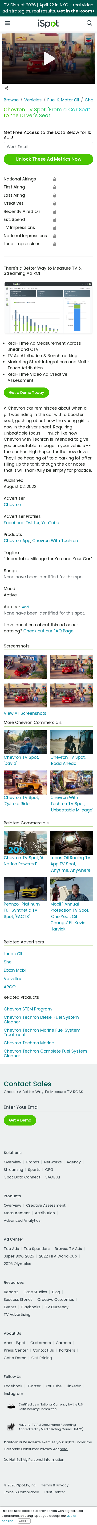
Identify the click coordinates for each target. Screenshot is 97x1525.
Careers (63, 1342)
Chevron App (17, 540)
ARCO (10, 987)
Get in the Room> (76, 11)
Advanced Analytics (22, 1220)
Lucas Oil (13, 954)
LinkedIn (74, 1386)
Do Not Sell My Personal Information (34, 1459)
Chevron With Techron (55, 540)
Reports (11, 1292)
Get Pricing (41, 1358)
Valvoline (13, 979)
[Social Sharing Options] (6, 88)
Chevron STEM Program (28, 1009)
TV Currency (57, 1307)
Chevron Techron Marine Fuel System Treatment (42, 1032)
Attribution (45, 1213)
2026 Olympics (17, 1263)
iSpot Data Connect (22, 1177)
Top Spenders (37, 1248)
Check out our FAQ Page (48, 631)
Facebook (14, 523)
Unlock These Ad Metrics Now (48, 159)
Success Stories (18, 1299)
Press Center (16, 1350)
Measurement (17, 1213)
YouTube (50, 523)
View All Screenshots (25, 713)
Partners (67, 1350)
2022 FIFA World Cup (58, 1256)
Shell (8, 962)
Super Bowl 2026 (19, 1256)
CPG (49, 1169)
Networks (53, 1162)
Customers (40, 1342)
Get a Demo (15, 1358)
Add (25, 607)
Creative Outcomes (55, 1299)
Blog (56, 1292)
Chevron (12, 504)
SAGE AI (52, 1177)
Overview (12, 1162)
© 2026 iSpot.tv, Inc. (20, 1485)
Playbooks (30, 1307)
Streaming (13, 1169)
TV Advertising (17, 1314)
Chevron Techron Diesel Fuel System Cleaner (41, 1019)
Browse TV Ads (68, 1248)
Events (10, 1307)
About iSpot (14, 1342)
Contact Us (43, 1350)
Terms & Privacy (55, 1485)
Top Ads (11, 1248)
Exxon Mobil (15, 970)
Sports (34, 1169)
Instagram (13, 1393)
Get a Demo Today (26, 392)
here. (64, 1449)
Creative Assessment (46, 1205)
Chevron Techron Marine (29, 1043)
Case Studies (35, 1292)
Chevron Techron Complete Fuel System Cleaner (45, 1053)
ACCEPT (24, 1521)
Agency (74, 1162)
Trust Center (54, 1492)
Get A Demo (20, 1120)
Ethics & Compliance (21, 1492)
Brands (32, 1162)
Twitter (33, 523)
